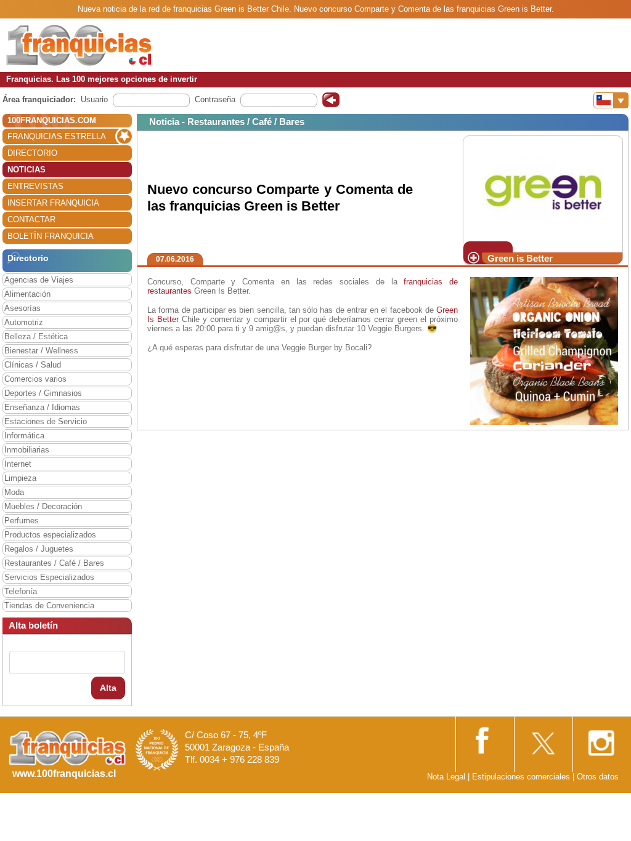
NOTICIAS (26, 169)
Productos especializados (50, 534)
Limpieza (20, 478)
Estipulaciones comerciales (522, 776)
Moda (14, 492)
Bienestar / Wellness (41, 350)
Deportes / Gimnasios (43, 393)
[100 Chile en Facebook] (483, 738)
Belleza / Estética (36, 336)
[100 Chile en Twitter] (542, 739)
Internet (17, 464)
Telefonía (20, 591)
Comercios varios (35, 379)
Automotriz (23, 322)
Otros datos (598, 776)
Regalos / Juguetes (38, 548)
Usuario (94, 99)
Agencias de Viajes (38, 279)
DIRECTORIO (32, 153)
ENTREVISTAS (35, 186)
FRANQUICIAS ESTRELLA (56, 136)
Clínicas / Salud (32, 364)
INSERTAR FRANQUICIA (53, 202)
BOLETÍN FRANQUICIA (50, 236)
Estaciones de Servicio (45, 421)
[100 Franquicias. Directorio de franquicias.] (79, 44)
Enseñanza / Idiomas (42, 407)
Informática (24, 435)
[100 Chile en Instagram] (601, 739)
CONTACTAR (31, 219)
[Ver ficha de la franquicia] (542, 188)
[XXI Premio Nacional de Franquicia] (157, 749)
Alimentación (27, 294)
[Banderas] (611, 100)
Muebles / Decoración (43, 506)
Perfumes (21, 520)
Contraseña (215, 99)
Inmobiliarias (26, 449)
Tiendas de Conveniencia (49, 605)
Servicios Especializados (49, 577)
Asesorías (22, 308)
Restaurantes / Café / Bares (54, 563)
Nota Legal (446, 776)
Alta (108, 688)
